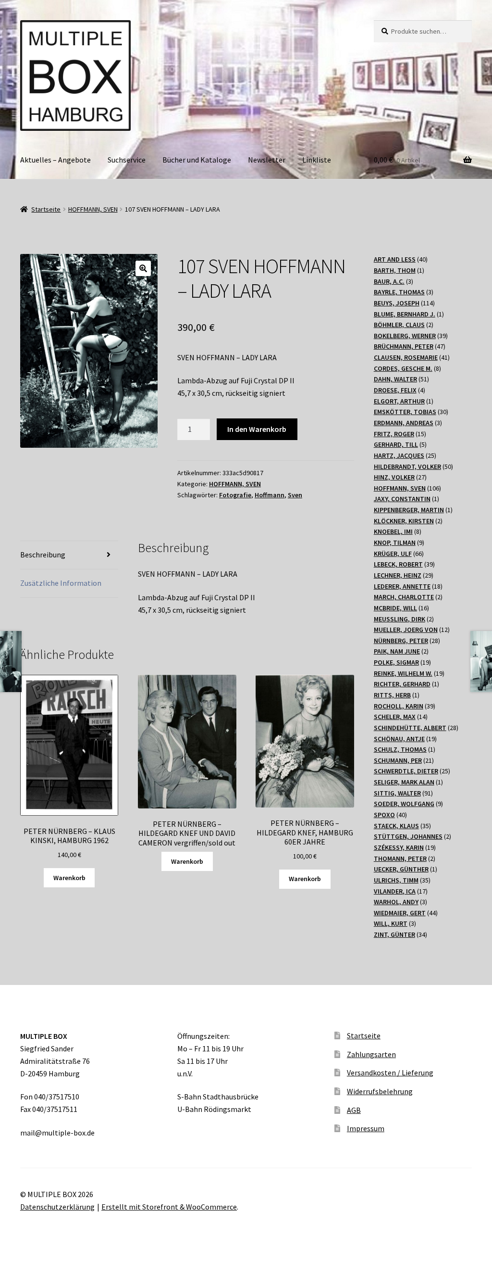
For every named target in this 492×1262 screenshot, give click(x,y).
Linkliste (316, 159)
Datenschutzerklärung (57, 1207)
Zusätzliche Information (60, 583)
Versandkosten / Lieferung (390, 1072)
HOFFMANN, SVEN (93, 209)
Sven (295, 495)
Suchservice (127, 159)
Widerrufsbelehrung (380, 1091)
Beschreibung (42, 554)
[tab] (69, 555)
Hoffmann (269, 495)
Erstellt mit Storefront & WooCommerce (169, 1207)
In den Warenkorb (256, 429)
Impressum (365, 1128)
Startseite (46, 209)
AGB (354, 1110)
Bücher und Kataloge (196, 159)
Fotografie (235, 495)
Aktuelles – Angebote (55, 159)
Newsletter (266, 159)
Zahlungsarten (371, 1054)
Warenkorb (69, 877)
